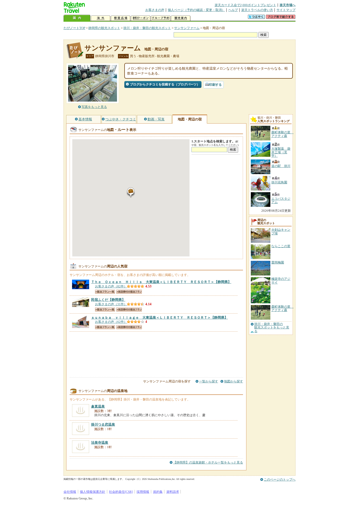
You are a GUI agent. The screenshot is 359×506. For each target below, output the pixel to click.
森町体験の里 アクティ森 (282, 308)
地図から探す (233, 381)
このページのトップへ (280, 479)
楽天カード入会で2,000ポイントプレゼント (245, 5)
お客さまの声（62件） (111, 322)
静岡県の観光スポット (104, 28)
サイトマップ (286, 10)
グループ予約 (160, 18)
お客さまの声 (154, 10)
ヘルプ (233, 10)
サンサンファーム (187, 28)
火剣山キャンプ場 (280, 231)
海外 (100, 18)
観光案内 (180, 18)
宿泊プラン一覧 (105, 292)
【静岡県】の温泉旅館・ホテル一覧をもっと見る (208, 462)
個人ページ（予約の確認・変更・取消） (196, 10)
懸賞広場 (120, 18)
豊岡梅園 (277, 262)
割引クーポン (140, 18)
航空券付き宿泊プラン (129, 292)
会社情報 (69, 492)
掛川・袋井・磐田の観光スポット (147, 28)
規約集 (158, 492)
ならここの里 (280, 246)
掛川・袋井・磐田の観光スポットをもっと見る (271, 327)
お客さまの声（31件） (111, 304)
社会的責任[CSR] (121, 492)
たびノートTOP (74, 28)
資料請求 (172, 492)
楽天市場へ (288, 5)
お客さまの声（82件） (111, 286)
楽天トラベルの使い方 (257, 10)
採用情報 (143, 492)
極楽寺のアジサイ (280, 280)
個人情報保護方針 (92, 492)
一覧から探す (208, 381)
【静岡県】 (161, 282)
